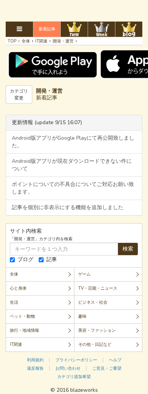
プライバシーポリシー (76, 360)
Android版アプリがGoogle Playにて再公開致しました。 (73, 141)
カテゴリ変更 (19, 94)
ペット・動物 (22, 316)
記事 (51, 259)
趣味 (82, 316)
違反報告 (35, 368)
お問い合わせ (67, 368)
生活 (14, 302)
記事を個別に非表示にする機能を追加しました (67, 207)
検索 (128, 248)
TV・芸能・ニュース (97, 288)
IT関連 (16, 344)
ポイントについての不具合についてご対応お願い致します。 (73, 188)
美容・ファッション (97, 330)
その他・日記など (95, 344)
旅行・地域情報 (24, 330)
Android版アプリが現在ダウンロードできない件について (72, 165)
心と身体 (18, 288)
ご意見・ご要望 (106, 368)
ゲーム (84, 274)
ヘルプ (115, 360)
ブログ (25, 259)
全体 (14, 274)
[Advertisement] (74, 9)
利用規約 (35, 360)
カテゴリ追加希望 (74, 377)
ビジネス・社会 (92, 302)
